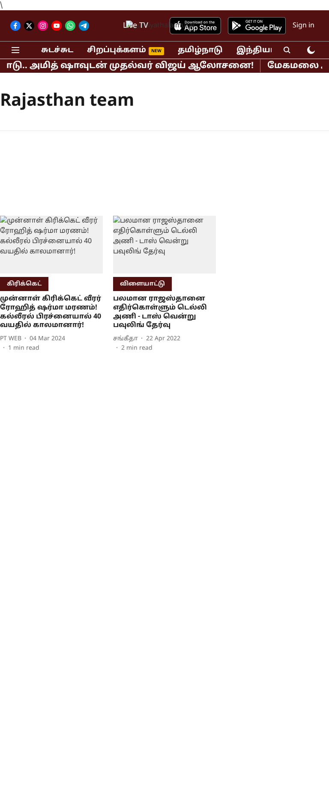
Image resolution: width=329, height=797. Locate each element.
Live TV (135, 26)
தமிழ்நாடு (200, 50)
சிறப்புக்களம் (116, 50)
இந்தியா (255, 50)
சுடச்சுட (57, 50)
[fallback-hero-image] (51, 245)
